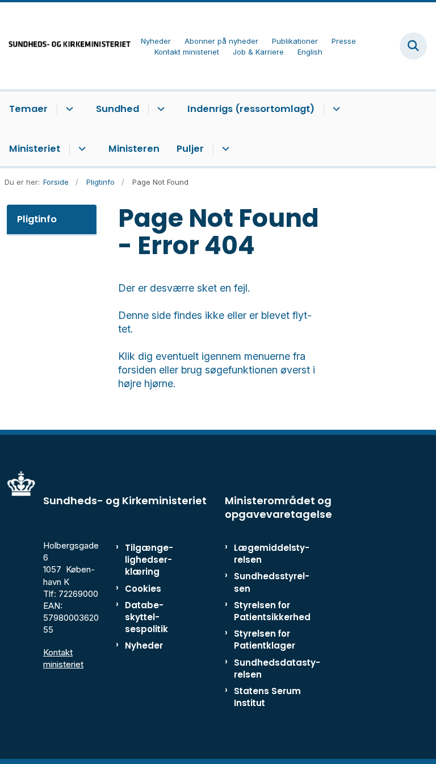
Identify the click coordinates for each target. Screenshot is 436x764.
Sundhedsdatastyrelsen (277, 668)
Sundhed (117, 108)
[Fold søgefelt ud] (413, 46)
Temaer (28, 108)
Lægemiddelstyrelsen (271, 554)
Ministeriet (34, 148)
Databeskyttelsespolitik (146, 617)
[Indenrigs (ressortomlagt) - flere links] (335, 109)
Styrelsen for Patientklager (264, 639)
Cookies (143, 589)
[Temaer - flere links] (68, 109)
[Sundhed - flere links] (159, 109)
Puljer (190, 148)
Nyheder (144, 645)
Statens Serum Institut (267, 697)
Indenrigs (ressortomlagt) (251, 108)
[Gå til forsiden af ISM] (66, 45)
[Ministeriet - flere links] (80, 149)
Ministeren (134, 148)
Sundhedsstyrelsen (271, 582)
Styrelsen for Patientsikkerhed (272, 611)
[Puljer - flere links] (224, 149)
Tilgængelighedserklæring (149, 560)
